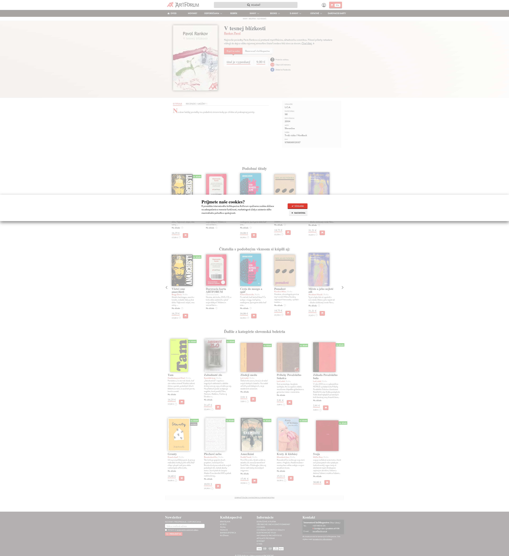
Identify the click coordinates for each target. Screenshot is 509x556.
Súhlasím (299, 206)
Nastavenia (299, 213)
